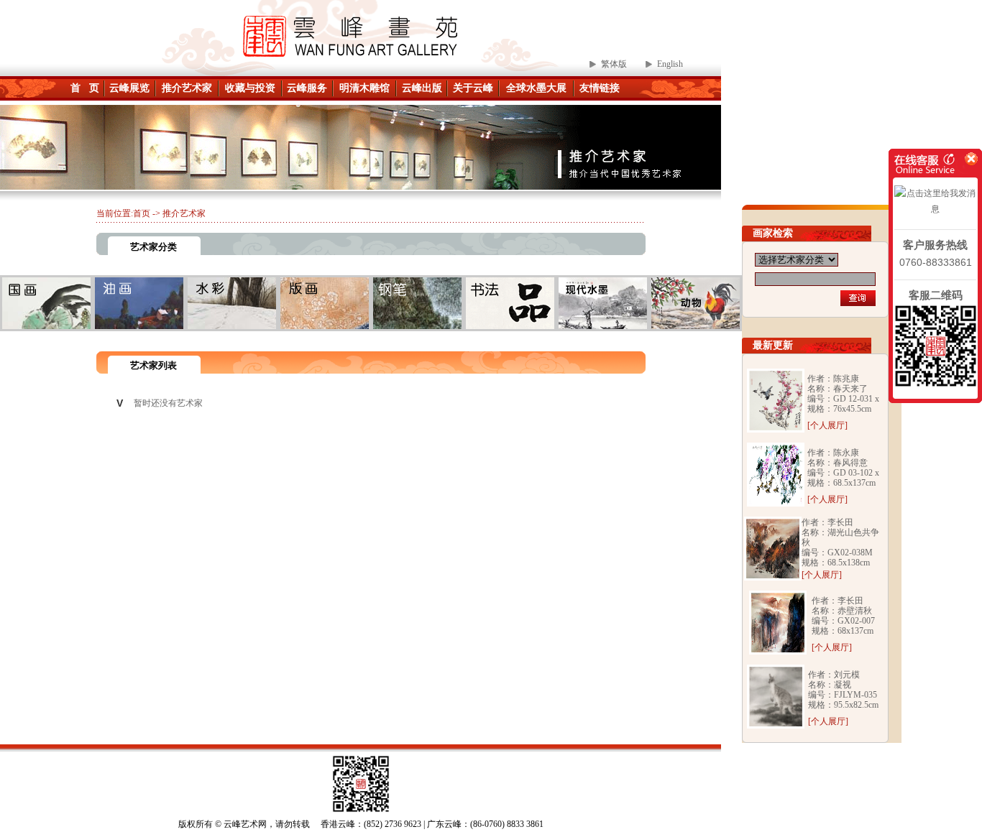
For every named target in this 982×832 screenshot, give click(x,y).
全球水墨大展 (536, 88)
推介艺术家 (187, 88)
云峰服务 (307, 88)
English (670, 64)
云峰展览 (129, 88)
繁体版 (614, 64)
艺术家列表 (153, 365)
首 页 (84, 88)
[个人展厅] (827, 425)
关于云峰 (473, 88)
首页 (141, 213)
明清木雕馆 (364, 88)
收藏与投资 (250, 88)
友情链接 (599, 88)
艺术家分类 (153, 246)
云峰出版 (422, 88)
